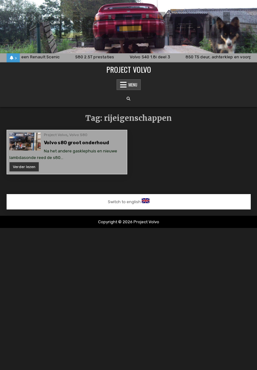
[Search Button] (128, 99)
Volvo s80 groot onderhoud (76, 142)
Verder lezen (26, 168)
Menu (132, 85)
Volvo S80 (78, 135)
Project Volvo (128, 69)
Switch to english (124, 201)
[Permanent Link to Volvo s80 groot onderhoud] (25, 142)
